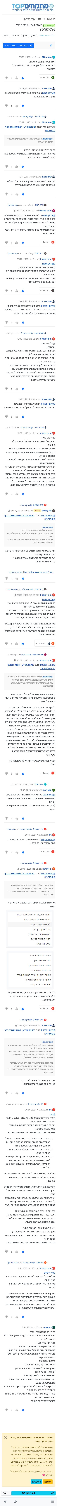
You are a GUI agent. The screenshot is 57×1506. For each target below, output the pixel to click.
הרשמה (47, 1481)
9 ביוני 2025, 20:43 (33, 835)
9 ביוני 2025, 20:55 (27, 1025)
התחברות (36, 1481)
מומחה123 (47, 57)
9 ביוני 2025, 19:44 (27, 301)
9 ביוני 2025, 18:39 (27, 88)
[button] (53, 1502)
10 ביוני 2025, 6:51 (30, 1327)
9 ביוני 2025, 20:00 (25, 595)
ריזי (50, 835)
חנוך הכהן (47, 790)
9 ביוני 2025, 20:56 (33, 1110)
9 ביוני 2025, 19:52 (27, 399)
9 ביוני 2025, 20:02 (25, 660)
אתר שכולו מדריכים (15, 572)
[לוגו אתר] (33, 7)
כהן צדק (48, 1327)
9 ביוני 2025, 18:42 (27, 122)
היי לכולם (47, 869)
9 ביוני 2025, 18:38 (27, 57)
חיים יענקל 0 (46, 259)
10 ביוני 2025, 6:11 (26, 1268)
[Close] (5, 1437)
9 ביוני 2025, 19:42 (25, 259)
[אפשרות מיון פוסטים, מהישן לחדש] (51, 45)
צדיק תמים (39, 205)
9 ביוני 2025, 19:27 (25, 210)
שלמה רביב (47, 88)
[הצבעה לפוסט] (16, 78)
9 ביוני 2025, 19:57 (25, 433)
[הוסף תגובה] (22, 78)
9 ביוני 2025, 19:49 (25, 339)
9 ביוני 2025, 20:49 (28, 869)
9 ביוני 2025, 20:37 (28, 790)
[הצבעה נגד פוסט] (6, 78)
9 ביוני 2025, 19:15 (27, 177)
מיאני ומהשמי (45, 210)
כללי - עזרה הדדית (46, 35)
